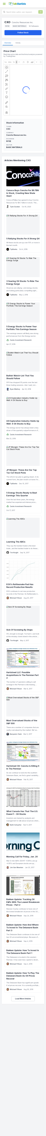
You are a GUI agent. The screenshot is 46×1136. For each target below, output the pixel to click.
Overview (7, 43)
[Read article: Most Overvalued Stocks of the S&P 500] (23, 716)
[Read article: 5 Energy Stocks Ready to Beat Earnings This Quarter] (23, 501)
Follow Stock (23, 33)
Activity (18, 43)
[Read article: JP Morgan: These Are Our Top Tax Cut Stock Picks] (23, 465)
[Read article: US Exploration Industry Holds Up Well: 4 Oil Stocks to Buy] (23, 418)
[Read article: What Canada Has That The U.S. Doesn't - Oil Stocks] (23, 806)
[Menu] (4, 3)
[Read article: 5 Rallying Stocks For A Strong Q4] (23, 232)
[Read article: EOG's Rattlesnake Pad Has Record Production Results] (23, 579)
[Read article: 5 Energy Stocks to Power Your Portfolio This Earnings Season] (23, 324)
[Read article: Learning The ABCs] (23, 536)
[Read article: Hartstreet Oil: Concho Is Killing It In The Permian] (23, 761)
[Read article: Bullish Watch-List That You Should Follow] (23, 371)
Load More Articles (23, 999)
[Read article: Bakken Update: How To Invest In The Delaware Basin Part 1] (23, 957)
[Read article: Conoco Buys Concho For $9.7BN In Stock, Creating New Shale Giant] (23, 187)
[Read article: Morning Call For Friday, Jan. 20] (23, 850)
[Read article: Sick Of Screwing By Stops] (23, 624)
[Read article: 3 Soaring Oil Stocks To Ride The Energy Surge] (23, 276)
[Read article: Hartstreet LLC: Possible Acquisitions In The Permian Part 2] (23, 669)
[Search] (40, 12)
